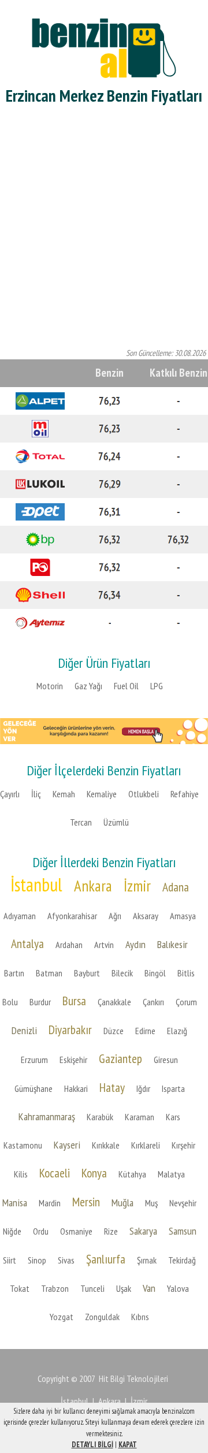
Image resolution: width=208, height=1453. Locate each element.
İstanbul (36, 884)
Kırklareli (145, 1145)
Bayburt (87, 973)
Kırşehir (183, 1145)
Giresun (166, 1059)
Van (149, 1288)
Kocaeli (54, 1173)
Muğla (122, 1202)
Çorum (186, 1002)
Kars (173, 1117)
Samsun (182, 1231)
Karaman (139, 1117)
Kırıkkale (106, 1145)
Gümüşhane (33, 1088)
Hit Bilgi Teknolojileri (133, 1378)
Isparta (173, 1088)
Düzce (113, 1030)
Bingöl (155, 973)
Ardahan (69, 944)
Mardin (50, 1203)
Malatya (171, 1174)
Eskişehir (73, 1059)
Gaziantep (120, 1058)
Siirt (9, 1260)
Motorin (49, 686)
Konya (94, 1173)
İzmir (137, 885)
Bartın (14, 973)
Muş (151, 1203)
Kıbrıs (140, 1316)
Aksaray (145, 915)
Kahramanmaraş (46, 1116)
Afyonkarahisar (72, 915)
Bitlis (186, 973)
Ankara (93, 885)
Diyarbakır (70, 1029)
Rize (111, 1231)
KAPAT (127, 1445)
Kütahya (132, 1174)
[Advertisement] (104, 229)
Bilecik (122, 973)
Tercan (81, 822)
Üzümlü (116, 822)
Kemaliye (102, 794)
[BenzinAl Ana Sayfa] (104, 46)
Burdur (40, 1002)
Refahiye (184, 794)
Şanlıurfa (105, 1259)
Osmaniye (76, 1231)
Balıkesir (172, 944)
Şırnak (147, 1260)
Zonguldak (102, 1316)
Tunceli (92, 1288)
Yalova (178, 1288)
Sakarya (143, 1231)
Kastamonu (22, 1145)
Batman (49, 973)
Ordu (41, 1231)
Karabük (100, 1117)
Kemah (64, 794)
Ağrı (115, 915)
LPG (156, 686)
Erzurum (34, 1059)
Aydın (135, 944)
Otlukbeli (143, 794)
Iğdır (143, 1088)
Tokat (19, 1288)
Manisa (14, 1202)
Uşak (123, 1288)
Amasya (183, 915)
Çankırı (153, 1002)
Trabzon (55, 1288)
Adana (175, 887)
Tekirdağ (182, 1260)
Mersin (86, 1202)
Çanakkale (114, 1002)
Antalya (27, 943)
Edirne (145, 1030)
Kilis (21, 1174)
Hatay (112, 1087)
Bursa (74, 1001)
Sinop (37, 1260)
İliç (36, 794)
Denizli (24, 1030)
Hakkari (76, 1088)
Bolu (10, 1002)
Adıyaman (19, 915)
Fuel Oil (126, 686)
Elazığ (177, 1030)
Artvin (104, 944)
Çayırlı (10, 794)
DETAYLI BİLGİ (92, 1445)
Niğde (12, 1231)
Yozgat (61, 1316)
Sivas (66, 1260)
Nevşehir (182, 1203)
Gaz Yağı (88, 686)
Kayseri (67, 1144)
